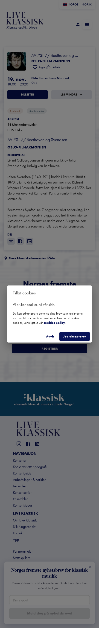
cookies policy (54, 323)
